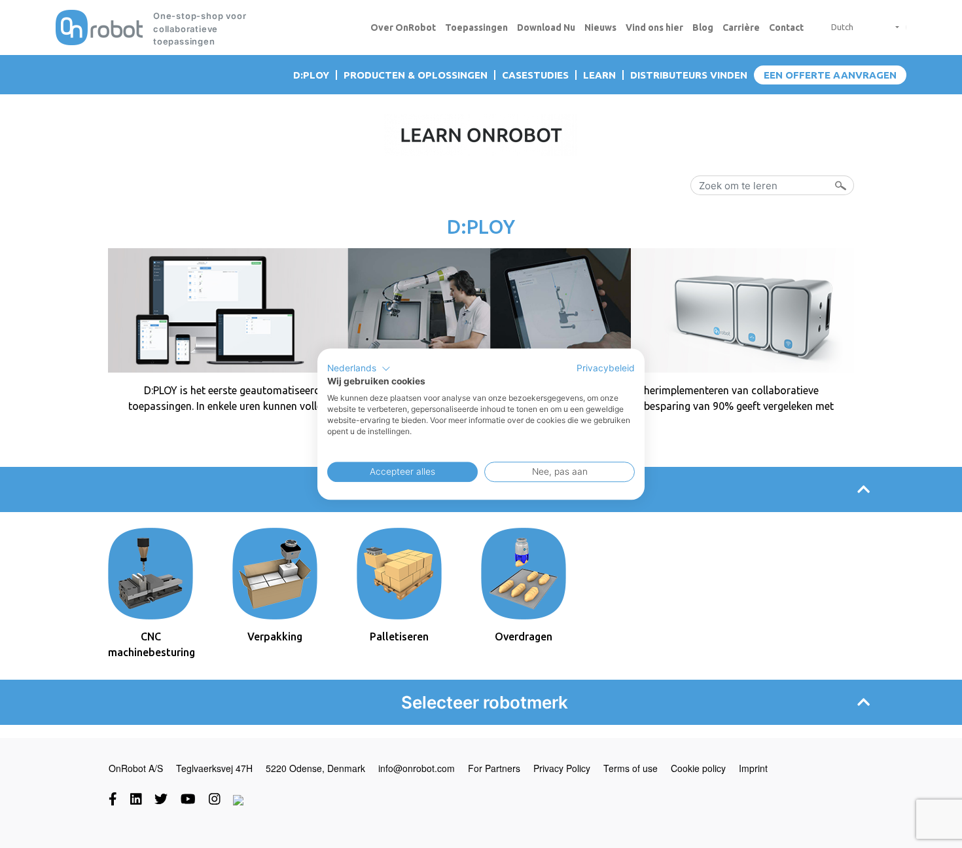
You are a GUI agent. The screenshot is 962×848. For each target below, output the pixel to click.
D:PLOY (311, 75)
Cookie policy (698, 768)
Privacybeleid (606, 368)
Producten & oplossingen (416, 75)
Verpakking (274, 636)
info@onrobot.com (416, 768)
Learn (599, 75)
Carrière (741, 27)
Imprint (753, 768)
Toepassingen (476, 27)
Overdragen (523, 636)
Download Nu (546, 27)
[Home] (99, 27)
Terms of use (630, 768)
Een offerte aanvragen (830, 75)
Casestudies (535, 75)
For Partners (494, 768)
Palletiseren (399, 636)
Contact (786, 27)
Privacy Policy (561, 768)
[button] (359, 369)
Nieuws (600, 27)
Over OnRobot (403, 27)
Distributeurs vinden (688, 75)
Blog (702, 27)
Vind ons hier (654, 27)
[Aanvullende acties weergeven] (892, 27)
